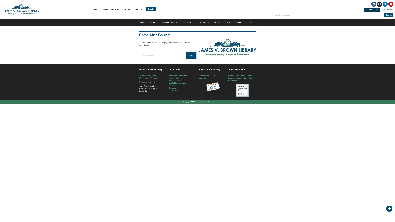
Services (187, 22)
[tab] (372, 10)
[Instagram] (379, 4)
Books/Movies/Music (110, 9)
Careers (172, 86)
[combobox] (162, 55)
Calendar (126, 9)
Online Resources (202, 22)
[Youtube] (390, 4)
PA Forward (232, 81)
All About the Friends (207, 76)
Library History (174, 78)
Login (96, 9)
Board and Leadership (178, 76)
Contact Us (137, 9)
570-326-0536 (149, 82)
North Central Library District (240, 76)
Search (389, 15)
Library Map (173, 90)
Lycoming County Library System (241, 78)
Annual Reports (175, 81)
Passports (238, 22)
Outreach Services (220, 22)
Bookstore (203, 78)
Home (142, 22)
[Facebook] (373, 4)
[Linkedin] (385, 4)
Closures (172, 88)
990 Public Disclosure (177, 83)
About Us (152, 22)
